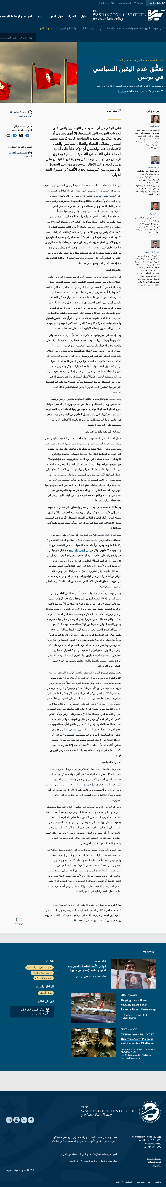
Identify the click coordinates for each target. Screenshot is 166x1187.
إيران (92, 28)
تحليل (84, 16)
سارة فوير (148, 86)
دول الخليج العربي (68, 28)
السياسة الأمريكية (43, 978)
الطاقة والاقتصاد (114, 28)
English (122, 91)
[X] (21, 135)
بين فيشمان (120, 86)
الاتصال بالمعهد (154, 1158)
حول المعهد (56, 16)
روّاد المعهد (74, 1161)
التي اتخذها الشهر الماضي (107, 195)
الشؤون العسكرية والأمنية (137, 28)
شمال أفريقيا (46, 993)
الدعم (40, 16)
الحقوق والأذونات (124, 1182)
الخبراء (72, 16)
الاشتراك (157, 1165)
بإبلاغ (91, 784)
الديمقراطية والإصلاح (42, 972)
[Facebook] (27, 135)
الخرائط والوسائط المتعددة (16, 16)
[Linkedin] (15, 135)
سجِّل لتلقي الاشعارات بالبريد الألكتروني (35, 1011)
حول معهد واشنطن (108, 1161)
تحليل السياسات (154, 60)
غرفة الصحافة (154, 1162)
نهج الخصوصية (143, 1182)
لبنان (83, 28)
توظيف (157, 1182)
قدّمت (100, 534)
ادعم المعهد (89, 1161)
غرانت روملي (135, 86)
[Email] (8, 135)
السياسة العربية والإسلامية (39, 967)
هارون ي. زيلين (104, 86)
